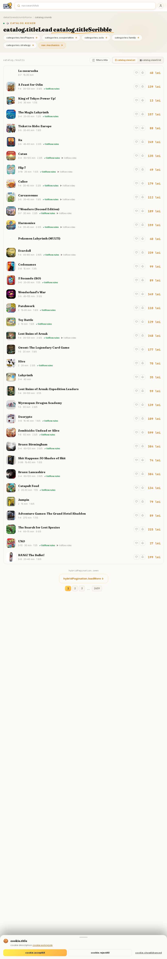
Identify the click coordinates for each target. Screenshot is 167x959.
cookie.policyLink (43, 945)
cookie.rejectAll (100, 952)
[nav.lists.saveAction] (136, 72)
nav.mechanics (52, 45)
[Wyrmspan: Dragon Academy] (83, 405)
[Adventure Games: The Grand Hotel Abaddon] (83, 515)
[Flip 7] (83, 169)
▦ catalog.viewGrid (150, 60)
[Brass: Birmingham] (83, 446)
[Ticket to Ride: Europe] (83, 128)
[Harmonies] (83, 225)
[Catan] (83, 156)
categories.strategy (20, 45)
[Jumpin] (83, 501)
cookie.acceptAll (35, 952)
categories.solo (96, 37)
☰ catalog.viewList (125, 60)
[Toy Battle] (83, 322)
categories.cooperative (61, 37)
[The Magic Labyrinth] (83, 114)
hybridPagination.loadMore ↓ (83, 578)
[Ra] (83, 142)
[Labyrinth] (83, 377)
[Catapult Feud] (83, 488)
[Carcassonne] (83, 197)
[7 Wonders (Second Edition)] (83, 211)
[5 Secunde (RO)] (83, 280)
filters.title (102, 60)
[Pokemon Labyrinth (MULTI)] (83, 239)
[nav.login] (161, 6)
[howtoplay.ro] (7, 6)
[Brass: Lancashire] (83, 474)
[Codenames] (83, 266)
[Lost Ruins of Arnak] (83, 335)
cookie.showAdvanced (148, 952)
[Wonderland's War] (83, 294)
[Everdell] (83, 252)
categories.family (127, 37)
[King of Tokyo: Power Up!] (83, 100)
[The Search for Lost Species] (83, 529)
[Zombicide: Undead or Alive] (83, 432)
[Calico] (83, 183)
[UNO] (83, 543)
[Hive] (83, 363)
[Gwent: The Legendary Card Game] (83, 349)
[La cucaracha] (83, 73)
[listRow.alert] (142, 72)
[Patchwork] (83, 308)
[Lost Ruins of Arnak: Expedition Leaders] (83, 391)
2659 (97, 588)
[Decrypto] (83, 418)
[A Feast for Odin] (83, 86)
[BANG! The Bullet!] (83, 557)
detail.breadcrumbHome (17, 17)
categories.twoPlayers (21, 37)
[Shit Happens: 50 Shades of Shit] (83, 460)
